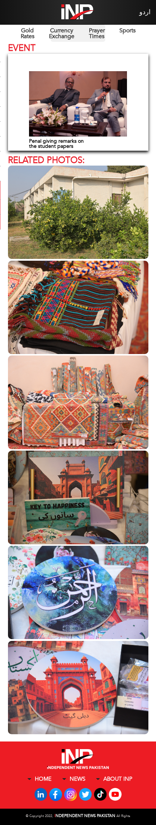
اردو (145, 12)
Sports (127, 30)
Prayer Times (97, 33)
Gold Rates (27, 33)
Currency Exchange (61, 33)
